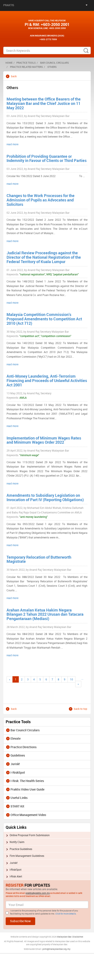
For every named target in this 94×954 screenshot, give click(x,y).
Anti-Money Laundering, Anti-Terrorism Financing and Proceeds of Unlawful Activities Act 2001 (47, 380)
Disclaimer (77, 936)
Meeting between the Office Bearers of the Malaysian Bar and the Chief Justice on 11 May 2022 (44, 103)
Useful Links (19, 798)
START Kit (17, 806)
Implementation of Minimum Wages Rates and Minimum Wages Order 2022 (44, 440)
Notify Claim (17, 842)
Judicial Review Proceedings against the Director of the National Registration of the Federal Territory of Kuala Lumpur (44, 257)
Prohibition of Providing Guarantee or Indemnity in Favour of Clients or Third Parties (47, 158)
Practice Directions (23, 747)
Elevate (15, 738)
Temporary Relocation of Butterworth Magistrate (39, 559)
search (86, 50)
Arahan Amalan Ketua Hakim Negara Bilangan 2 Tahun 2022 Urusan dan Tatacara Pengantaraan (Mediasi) (45, 614)
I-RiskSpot (17, 772)
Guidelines (17, 755)
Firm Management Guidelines (27, 855)
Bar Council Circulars (54, 62)
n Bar (68, 936)
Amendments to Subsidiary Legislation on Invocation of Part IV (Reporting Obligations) (45, 497)
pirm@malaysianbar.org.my (56, 948)
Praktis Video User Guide (27, 789)
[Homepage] (47, 13)
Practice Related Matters (26, 66)
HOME (8, 62)
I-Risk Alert (16, 876)
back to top (80, 708)
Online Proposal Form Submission (30, 835)
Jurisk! (15, 764)
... (82, 678)
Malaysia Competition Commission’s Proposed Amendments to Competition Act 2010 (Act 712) (44, 319)
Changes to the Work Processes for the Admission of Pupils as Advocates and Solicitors (41, 200)
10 (71, 679)
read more (12, 144)
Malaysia (61, 936)
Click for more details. (66, 913)
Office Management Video (28, 815)
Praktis (8, 5)
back (14, 76)
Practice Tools (26, 62)
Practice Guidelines (21, 849)
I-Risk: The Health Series (27, 781)
